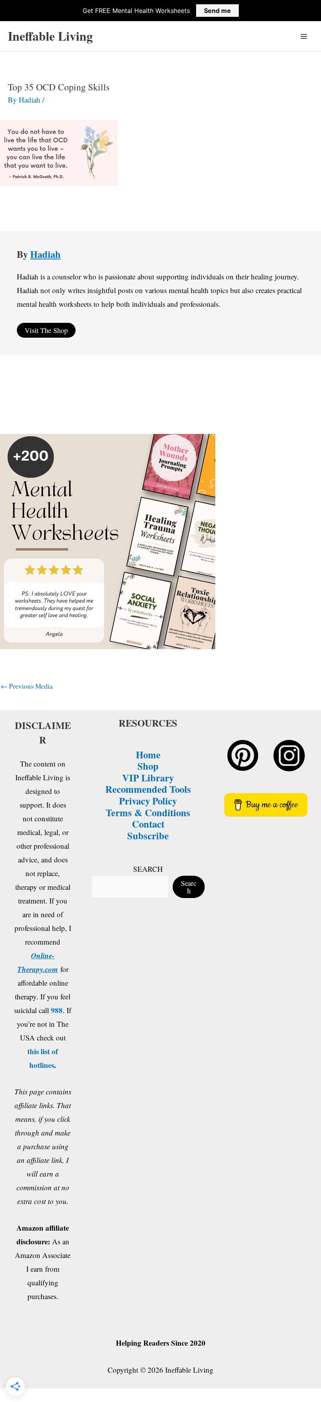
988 (57, 1010)
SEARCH (148, 869)
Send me (217, 10)
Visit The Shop (46, 330)
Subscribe (148, 835)
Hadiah (45, 254)
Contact (148, 824)
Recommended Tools (148, 789)
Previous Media (27, 686)
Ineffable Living (50, 36)
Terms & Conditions (148, 812)
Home (148, 754)
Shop (148, 766)
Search (189, 886)
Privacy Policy (148, 801)
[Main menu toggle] (304, 36)
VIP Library (148, 777)
